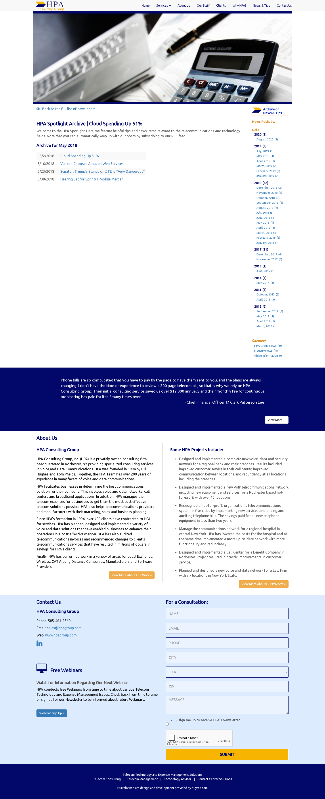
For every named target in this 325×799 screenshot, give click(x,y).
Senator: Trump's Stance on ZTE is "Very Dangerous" (102, 171)
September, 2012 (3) (269, 311)
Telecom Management (142, 779)
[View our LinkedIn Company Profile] (39, 645)
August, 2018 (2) (267, 207)
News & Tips (261, 5)
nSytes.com (200, 788)
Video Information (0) (268, 355)
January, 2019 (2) (267, 175)
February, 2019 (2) (268, 170)
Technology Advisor (177, 779)
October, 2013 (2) (267, 294)
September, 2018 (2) (269, 202)
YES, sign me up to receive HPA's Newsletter (204, 720)
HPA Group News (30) (268, 345)
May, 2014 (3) (265, 282)
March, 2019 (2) (266, 165)
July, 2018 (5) (264, 212)
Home (146, 5)
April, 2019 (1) (265, 161)
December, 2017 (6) (269, 254)
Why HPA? (239, 5)
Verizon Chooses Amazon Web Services (92, 164)
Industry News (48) (266, 350)
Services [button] (162, 5)
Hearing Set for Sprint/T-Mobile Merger (91, 179)
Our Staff (203, 5)
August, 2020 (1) (267, 139)
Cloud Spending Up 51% (79, 156)
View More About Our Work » (132, 575)
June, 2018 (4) (265, 217)
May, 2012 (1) (265, 316)
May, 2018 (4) (265, 222)
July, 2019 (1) (264, 151)
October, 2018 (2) (267, 197)
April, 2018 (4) (265, 227)
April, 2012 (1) (265, 321)
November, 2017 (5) (269, 259)
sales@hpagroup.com (64, 628)
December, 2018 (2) (269, 187)
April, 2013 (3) (265, 299)
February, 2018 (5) (268, 237)
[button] (55, 390)
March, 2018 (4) (266, 232)
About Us (184, 5)
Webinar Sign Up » (51, 713)
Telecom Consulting (107, 779)
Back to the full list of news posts (68, 109)
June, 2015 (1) (265, 270)
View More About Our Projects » (264, 584)
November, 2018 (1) (269, 192)
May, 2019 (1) (265, 155)
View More (275, 420)
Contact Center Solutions (214, 779)
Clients (221, 5)
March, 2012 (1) (266, 326)
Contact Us (284, 5)
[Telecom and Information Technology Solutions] (50, 5)
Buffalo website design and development (145, 788)
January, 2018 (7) (267, 242)
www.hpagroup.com (61, 635)
